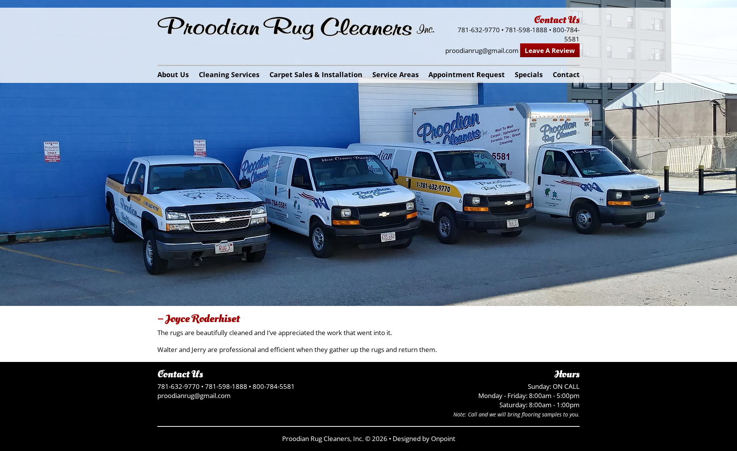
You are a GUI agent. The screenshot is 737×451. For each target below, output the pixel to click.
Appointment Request (466, 74)
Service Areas (395, 74)
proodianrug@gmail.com (482, 50)
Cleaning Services (229, 74)
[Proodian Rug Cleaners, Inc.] (296, 29)
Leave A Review (550, 50)
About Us (173, 74)
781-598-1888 (526, 29)
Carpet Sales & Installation (315, 74)
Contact (566, 74)
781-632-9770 (479, 29)
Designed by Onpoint (424, 438)
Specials (529, 74)
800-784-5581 (566, 34)
